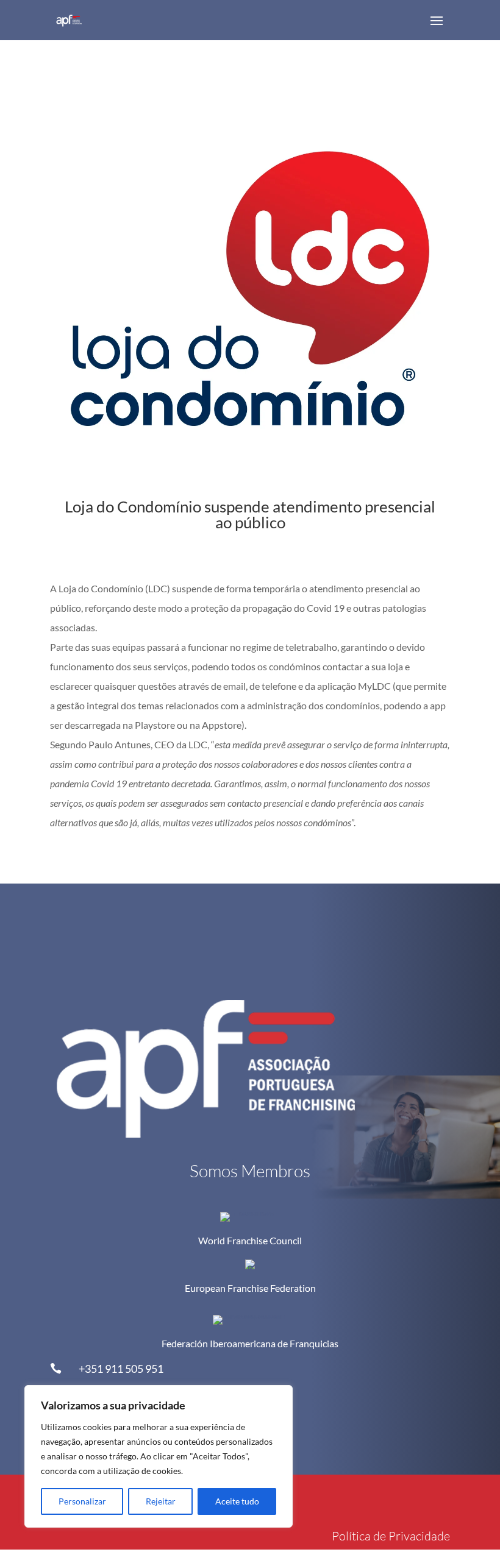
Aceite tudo (237, 1501)
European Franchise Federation (250, 1288)
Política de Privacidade (391, 1535)
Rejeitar (161, 1501)
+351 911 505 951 (121, 1368)
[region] (158, 1456)
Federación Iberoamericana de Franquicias (250, 1343)
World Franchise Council (250, 1240)
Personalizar (82, 1501)
